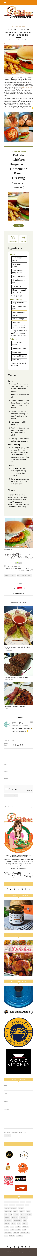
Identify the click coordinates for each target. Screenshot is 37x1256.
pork (18, 1223)
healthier (28, 1214)
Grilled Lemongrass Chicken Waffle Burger (19, 565)
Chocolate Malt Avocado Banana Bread (16, 677)
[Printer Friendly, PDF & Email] (18, 563)
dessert (22, 1211)
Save (20, 588)
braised (12, 1205)
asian (22, 1202)
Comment (18, 583)
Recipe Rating (6, 744)
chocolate (8, 1211)
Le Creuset (8, 1220)
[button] (26, 255)
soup (12, 1229)
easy (18, 575)
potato (25, 1223)
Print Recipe (18, 183)
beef (6, 1205)
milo (24, 1220)
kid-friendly (23, 1217)
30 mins (7, 575)
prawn (6, 1226)
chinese (21, 1208)
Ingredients (13, 241)
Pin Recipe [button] (18, 187)
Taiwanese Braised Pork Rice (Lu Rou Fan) (17, 569)
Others (22, 26)
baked (28, 1202)
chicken (13, 1208)
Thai (6, 1235)
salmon (18, 1226)
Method (23, 241)
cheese (7, 1208)
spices (18, 1229)
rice (12, 1226)
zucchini (19, 1235)
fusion (16, 1214)
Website (6, 778)
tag (28, 1232)
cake (26, 1205)
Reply (31, 722)
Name (6, 764)
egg (6, 1214)
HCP (22, 1214)
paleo (13, 1223)
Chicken (15, 26)
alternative (14, 1202)
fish (10, 1214)
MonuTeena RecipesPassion (18, 723)
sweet (23, 1232)
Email (6, 771)
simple (24, 575)
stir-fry (16, 1232)
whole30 (12, 1235)
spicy (29, 575)
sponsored (8, 1232)
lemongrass (17, 1220)
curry (15, 1211)
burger (13, 575)
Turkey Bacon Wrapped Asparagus (14, 706)
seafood (25, 1226)
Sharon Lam (19, 593)
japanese (14, 1217)
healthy (7, 1217)
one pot (7, 1223)
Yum (5, 44)
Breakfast (20, 1205)
